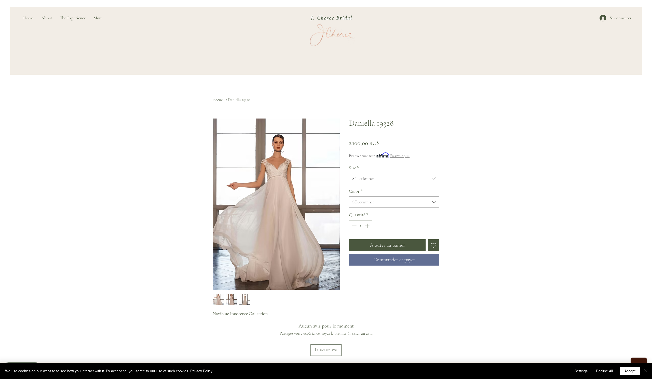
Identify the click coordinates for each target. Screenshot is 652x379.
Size (354, 168)
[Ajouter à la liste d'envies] (433, 245)
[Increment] (368, 225)
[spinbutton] (361, 225)
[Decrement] (354, 225)
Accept (629, 370)
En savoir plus (400, 156)
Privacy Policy (201, 370)
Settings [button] (581, 370)
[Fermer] (646, 371)
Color (355, 191)
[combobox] (394, 178)
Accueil (219, 99)
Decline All (604, 370)
